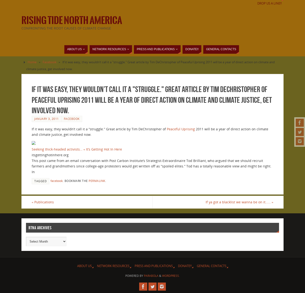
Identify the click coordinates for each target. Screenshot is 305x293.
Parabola (151, 276)
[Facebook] (300, 123)
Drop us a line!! (269, 3)
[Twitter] (300, 132)
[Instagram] (300, 141)
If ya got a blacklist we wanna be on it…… (239, 202)
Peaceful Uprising (181, 129)
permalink (97, 181)
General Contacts (211, 266)
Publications (43, 202)
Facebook (49, 62)
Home (32, 62)
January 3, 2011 (46, 119)
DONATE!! (185, 266)
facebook (57, 181)
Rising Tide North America (71, 20)
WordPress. (171, 276)
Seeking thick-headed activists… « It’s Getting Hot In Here (77, 149)
